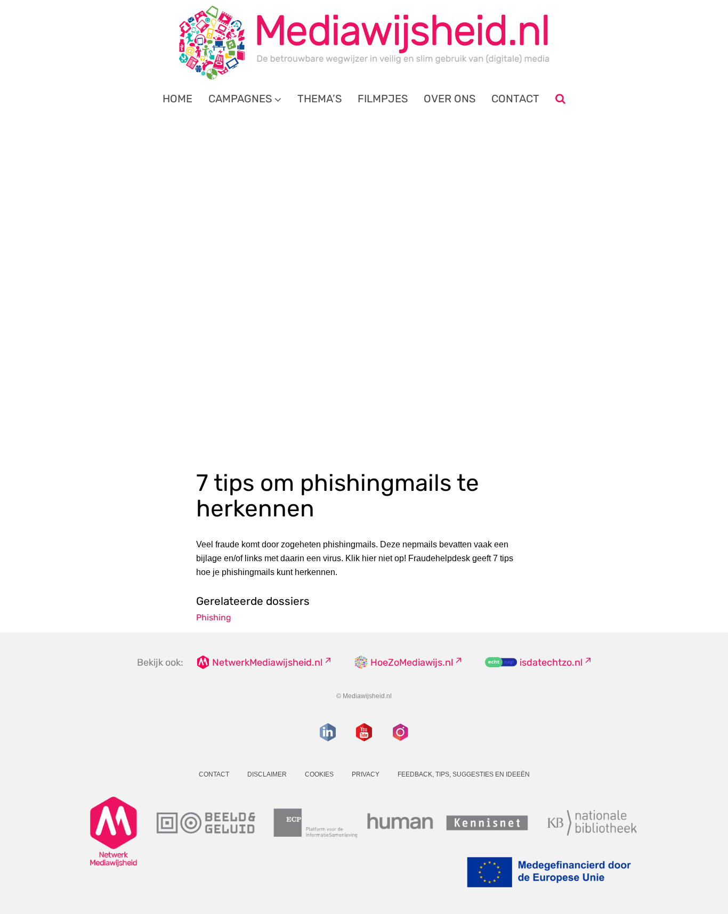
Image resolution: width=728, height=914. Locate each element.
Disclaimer (267, 774)
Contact (515, 98)
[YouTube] (364, 732)
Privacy (365, 774)
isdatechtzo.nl (551, 662)
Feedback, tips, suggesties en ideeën (464, 774)
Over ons (449, 98)
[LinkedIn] (328, 732)
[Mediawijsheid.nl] (364, 42)
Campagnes (240, 98)
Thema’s (319, 98)
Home (177, 98)
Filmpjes (383, 98)
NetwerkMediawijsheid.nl (267, 662)
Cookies (319, 774)
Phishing (213, 617)
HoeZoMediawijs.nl (411, 662)
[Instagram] (400, 732)
